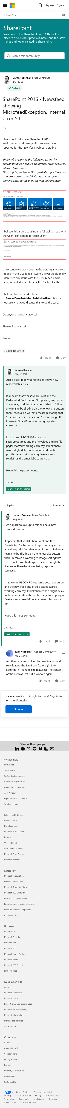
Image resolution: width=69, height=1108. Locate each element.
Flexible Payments (12, 859)
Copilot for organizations (14, 781)
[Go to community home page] (12, 5)
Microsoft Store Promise (14, 854)
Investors (8, 1065)
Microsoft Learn (11, 998)
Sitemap (7, 1095)
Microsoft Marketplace (14, 1015)
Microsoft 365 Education (14, 892)
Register (49, 5)
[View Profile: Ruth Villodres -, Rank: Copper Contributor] (9, 653)
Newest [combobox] (59, 505)
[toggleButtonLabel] (63, 14)
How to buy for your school (15, 898)
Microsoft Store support (14, 831)
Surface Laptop (10, 770)
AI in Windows (10, 792)
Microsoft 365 (10, 948)
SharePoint (11, 15)
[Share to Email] (52, 748)
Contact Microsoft (23, 1095)
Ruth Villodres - (24, 651)
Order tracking (10, 842)
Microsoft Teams (11, 959)
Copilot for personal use (14, 787)
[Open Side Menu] (5, 5)
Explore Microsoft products (15, 798)
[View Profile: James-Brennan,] (9, 371)
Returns (7, 837)
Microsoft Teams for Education (17, 887)
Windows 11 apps (11, 804)
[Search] (40, 5)
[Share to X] (29, 748)
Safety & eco (38, 1099)
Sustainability (10, 1082)
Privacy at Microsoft (12, 1059)
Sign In (61, 5)
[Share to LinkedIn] (17, 748)
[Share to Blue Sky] (40, 748)
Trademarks (24, 1099)
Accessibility (9, 1076)
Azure (6, 987)
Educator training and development (19, 904)
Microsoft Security (12, 937)
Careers (7, 1042)
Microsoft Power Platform (15, 954)
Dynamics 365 (10, 942)
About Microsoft (11, 1048)
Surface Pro (9, 764)
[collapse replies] (34, 512)
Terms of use (9, 1099)
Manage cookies (52, 1095)
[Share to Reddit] (34, 748)
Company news (10, 1053)
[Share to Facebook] (23, 748)
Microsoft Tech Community (15, 1009)
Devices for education (13, 881)
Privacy (38, 1095)
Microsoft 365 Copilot (13, 965)
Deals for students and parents (17, 909)
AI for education (11, 915)
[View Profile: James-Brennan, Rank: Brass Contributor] (7, 79)
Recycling (53, 1099)
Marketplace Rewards (13, 1020)
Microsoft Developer (13, 992)
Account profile (10, 820)
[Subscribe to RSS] (46, 748)
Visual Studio (10, 1026)
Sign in (18, 709)
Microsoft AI (9, 931)
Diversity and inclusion (14, 1070)
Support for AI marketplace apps (18, 1003)
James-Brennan (22, 77)
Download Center (11, 826)
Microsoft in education (14, 875)
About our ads (10, 1102)
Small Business (10, 970)
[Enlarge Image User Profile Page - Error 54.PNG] (34, 249)
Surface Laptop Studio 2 (14, 776)
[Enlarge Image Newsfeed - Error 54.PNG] (34, 206)
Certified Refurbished (13, 848)
